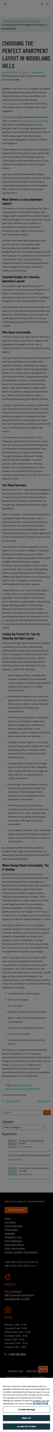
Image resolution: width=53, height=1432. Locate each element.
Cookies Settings (26, 1409)
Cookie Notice (40, 1403)
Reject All (26, 1418)
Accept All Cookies (26, 1426)
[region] (26, 1405)
